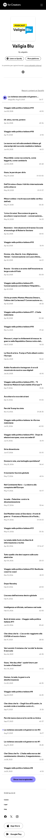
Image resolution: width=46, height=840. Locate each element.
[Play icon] (5, 98)
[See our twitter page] (11, 816)
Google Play (16, 834)
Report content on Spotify (33, 90)
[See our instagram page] (17, 816)
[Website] (23, 71)
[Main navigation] (41, 5)
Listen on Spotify (16, 58)
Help (5, 809)
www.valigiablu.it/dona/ (33, 65)
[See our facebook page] (5, 816)
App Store (15, 826)
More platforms (33, 58)
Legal (5, 804)
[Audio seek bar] (23, 102)
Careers (6, 800)
